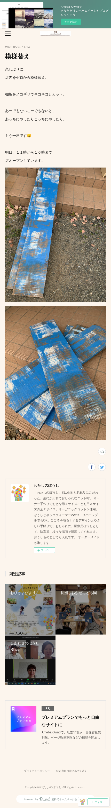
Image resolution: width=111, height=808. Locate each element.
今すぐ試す (70, 21)
